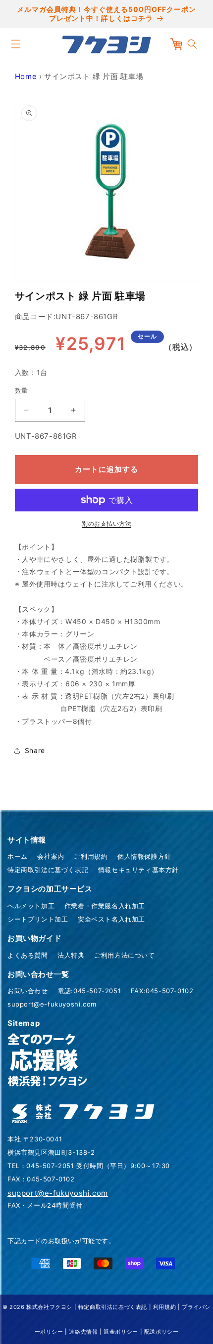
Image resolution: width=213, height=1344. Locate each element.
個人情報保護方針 (144, 856)
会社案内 (50, 856)
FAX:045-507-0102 (162, 991)
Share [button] (35, 750)
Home (26, 76)
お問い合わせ (27, 991)
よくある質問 (27, 955)
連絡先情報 (83, 1331)
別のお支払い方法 (106, 523)
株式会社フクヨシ (49, 1306)
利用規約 (164, 1306)
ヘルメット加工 (30, 906)
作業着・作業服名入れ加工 (104, 906)
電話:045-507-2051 (89, 991)
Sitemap (23, 1023)
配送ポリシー (161, 1331)
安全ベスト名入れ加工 (111, 919)
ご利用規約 (90, 856)
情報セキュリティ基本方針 (138, 870)
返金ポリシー (121, 1331)
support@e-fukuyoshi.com (52, 1004)
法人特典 (70, 955)
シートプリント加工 (37, 919)
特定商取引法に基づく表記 (47, 870)
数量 (21, 390)
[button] (16, 44)
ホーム (17, 856)
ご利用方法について (124, 955)
